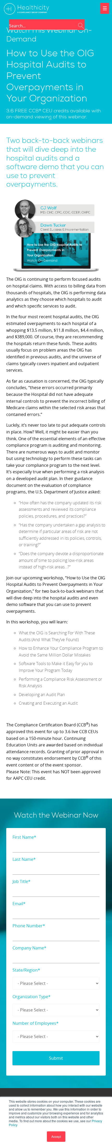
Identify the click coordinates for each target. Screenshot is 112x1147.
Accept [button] (56, 1136)
